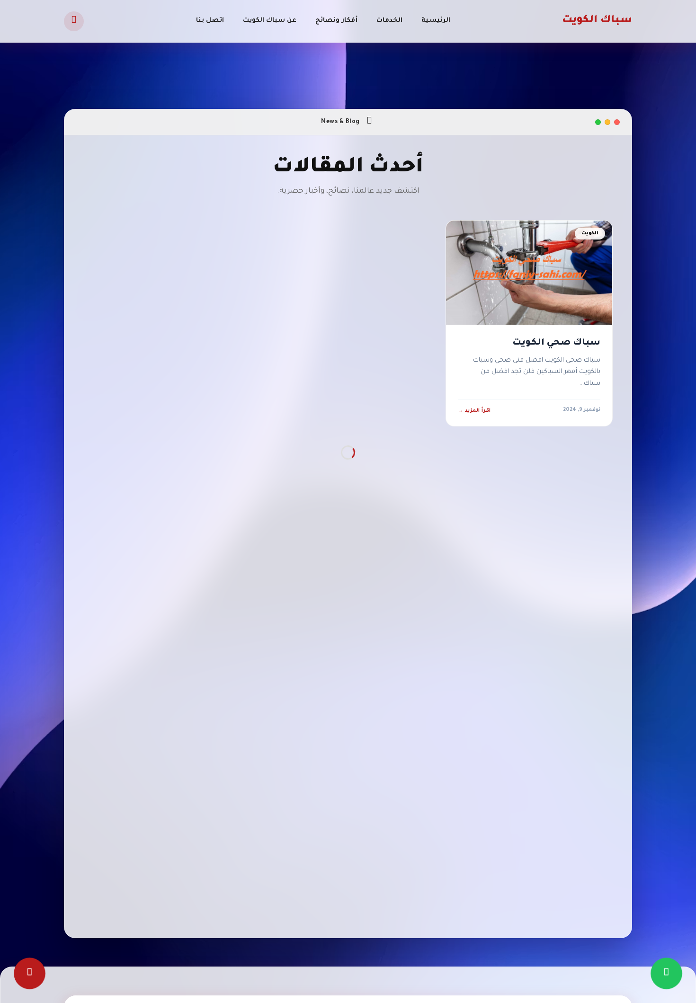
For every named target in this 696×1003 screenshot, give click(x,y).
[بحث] (74, 21)
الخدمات (389, 20)
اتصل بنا (210, 20)
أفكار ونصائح (336, 20)
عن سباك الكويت (269, 20)
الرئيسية (435, 20)
